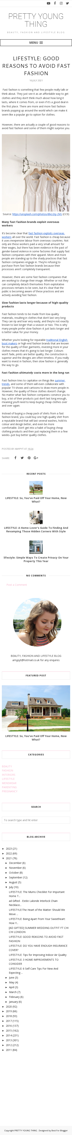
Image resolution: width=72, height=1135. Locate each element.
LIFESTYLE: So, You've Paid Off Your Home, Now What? (36, 737)
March (13, 992)
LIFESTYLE (8, 779)
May (11, 982)
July (11, 887)
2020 (9, 1006)
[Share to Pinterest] (29, 458)
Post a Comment (16, 584)
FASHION (7, 770)
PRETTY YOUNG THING (36, 20)
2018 (9, 1016)
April (11, 987)
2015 (9, 1030)
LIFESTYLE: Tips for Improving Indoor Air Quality (37, 955)
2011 (9, 1050)
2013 (9, 1040)
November (15, 867)
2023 (9, 848)
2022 (9, 853)
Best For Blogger (60, 1130)
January (13, 1001)
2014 (9, 1035)
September (15, 877)
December (15, 863)
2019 (9, 1011)
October (14, 872)
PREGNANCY (9, 791)
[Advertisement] (29, 1084)
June (11, 977)
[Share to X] (22, 458)
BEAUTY (7, 766)
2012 (9, 1045)
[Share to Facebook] (15, 458)
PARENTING (9, 787)
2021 (9, 858)
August (13, 882)
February (14, 997)
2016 (9, 1025)
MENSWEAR (9, 783)
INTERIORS (8, 774)
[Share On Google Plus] (36, 458)
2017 (9, 1021)
